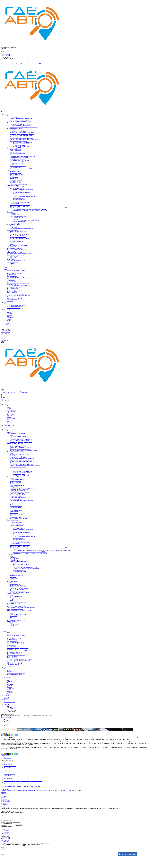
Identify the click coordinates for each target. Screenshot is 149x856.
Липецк (9, 417)
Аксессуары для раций (16, 180)
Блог (5, 302)
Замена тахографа (11, 284)
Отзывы (9, 319)
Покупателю (4, 799)
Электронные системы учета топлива (20, 205)
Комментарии (7, 758)
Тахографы (10, 212)
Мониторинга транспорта (13, 308)
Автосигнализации (12, 230)
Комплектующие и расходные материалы (21, 121)
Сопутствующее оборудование (18, 141)
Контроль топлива (12, 276)
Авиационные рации (15, 182)
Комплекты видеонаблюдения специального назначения (25, 139)
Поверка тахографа (12, 292)
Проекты (6, 303)
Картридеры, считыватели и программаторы (25, 219)
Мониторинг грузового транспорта (16, 271)
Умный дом (78, 790)
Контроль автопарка (33, 790)
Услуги (5, 269)
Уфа (8, 422)
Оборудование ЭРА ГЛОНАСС (15, 252)
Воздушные (13, 225)
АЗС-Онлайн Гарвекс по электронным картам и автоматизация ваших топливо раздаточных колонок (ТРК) (39, 207)
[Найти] (1, 53)
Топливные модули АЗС (16, 203)
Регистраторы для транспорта (18, 131)
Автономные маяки (6, 790)
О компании (4, 793)
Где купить (7, 309)
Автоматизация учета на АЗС (15, 287)
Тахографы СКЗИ (14, 214)
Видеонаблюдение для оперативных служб (21, 135)
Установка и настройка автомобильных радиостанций (21, 278)
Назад (8, 406)
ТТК (11, 264)
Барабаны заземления (15, 150)
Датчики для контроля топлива (15, 122)
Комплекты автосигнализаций (18, 232)
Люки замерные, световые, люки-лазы (23, 200)
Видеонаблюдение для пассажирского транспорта (23, 136)
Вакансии (9, 315)
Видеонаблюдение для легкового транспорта (22, 134)
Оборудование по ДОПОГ (14, 148)
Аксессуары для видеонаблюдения (22, 143)
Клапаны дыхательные (19, 199)
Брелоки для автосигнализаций (18, 231)
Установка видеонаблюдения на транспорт (18, 283)
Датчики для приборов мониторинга (19, 120)
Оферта (9, 323)
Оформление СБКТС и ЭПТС (15, 298)
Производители (5, 807)
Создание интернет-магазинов (9, 845)
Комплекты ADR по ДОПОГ (17, 153)
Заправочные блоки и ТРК (17, 187)
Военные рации (14, 178)
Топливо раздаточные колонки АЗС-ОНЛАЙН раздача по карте (30, 210)
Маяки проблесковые (15, 149)
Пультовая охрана (53, 790)
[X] (8, 735)
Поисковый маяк (43, 790)
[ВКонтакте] (1, 735)
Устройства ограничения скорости (19, 157)
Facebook (8, 720)
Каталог (6, 114)
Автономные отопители (13, 224)
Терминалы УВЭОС (15, 164)
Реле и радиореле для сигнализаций (19, 235)
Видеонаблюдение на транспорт (15, 306)
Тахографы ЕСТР (14, 213)
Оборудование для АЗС (13, 185)
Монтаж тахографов (12, 274)
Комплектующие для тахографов (19, 216)
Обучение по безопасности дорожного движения (20, 296)
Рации (9, 170)
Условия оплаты (5, 800)
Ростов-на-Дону (11, 418)
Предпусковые (14, 227)
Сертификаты (10, 317)
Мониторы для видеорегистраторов (22, 142)
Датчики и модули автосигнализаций (20, 238)
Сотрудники (10, 313)
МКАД (12, 263)
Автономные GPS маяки (13, 246)
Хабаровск (9, 419)
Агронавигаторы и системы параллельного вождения (21, 251)
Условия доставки (5, 801)
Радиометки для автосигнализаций (19, 234)
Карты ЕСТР (13, 256)
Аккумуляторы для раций (17, 175)
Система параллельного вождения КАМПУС (19, 285)
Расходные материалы (13, 239)
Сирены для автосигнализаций (18, 237)
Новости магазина (7, 823)
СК (11, 266)
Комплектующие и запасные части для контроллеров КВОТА (29, 209)
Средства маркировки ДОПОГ (18, 161)
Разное (12, 244)
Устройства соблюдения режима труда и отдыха (22, 156)
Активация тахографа (12, 291)
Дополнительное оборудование (21, 202)
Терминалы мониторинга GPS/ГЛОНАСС (21, 118)
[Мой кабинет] (1, 61)
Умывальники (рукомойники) (18, 166)
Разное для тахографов (19, 221)
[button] (127, 854)
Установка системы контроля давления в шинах (19, 294)
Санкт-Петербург (11, 411)
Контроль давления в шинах (14, 248)
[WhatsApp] (12, 735)
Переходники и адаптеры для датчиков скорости (26, 220)
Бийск (8, 412)
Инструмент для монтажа (16, 241)
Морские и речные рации (16, 174)
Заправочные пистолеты (19, 193)
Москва (9, 408)
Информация (4, 804)
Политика (9, 320)
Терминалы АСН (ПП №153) (17, 163)
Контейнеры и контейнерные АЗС (19, 206)
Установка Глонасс (12, 281)
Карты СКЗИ (13, 258)
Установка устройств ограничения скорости (18, 295)
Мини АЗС (10, 301)
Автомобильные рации (16, 171)
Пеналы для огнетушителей (17, 159)
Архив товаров (11, 259)
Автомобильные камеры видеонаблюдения (21, 129)
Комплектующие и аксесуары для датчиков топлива (23, 127)
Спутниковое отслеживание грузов (16, 277)
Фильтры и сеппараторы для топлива (23, 189)
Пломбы (12, 242)
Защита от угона (23, 790)
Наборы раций (14, 177)
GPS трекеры (13, 117)
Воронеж (9, 415)
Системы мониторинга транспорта (16, 116)
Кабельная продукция (19, 145)
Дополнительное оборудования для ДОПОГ (21, 168)
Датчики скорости (18, 217)
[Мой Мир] (6, 735)
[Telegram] (17, 735)
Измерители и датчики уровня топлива (20, 124)
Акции (5, 267)
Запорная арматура (18, 198)
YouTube (8, 725)
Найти (2, 849)
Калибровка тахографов (13, 299)
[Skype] (15, 735)
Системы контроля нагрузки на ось (16, 260)
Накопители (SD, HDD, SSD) (21, 146)
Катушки (15, 195)
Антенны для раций (15, 181)
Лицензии (9, 316)
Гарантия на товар (5, 803)
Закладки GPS (15, 790)
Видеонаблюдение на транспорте (16, 128)
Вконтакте (8, 722)
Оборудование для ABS (16, 167)
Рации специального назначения (18, 184)
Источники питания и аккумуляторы (16, 249)
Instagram (8, 724)
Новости (9, 312)
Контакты (6, 324)
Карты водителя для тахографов (15, 255)
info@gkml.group (5, 340)
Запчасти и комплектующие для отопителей (21, 228)
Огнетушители (14, 155)
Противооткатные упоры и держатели (20, 160)
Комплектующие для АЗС (17, 188)
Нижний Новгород (12, 410)
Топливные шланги (18, 191)
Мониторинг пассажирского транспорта (17, 270)
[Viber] (10, 735)
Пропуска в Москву (12, 262)
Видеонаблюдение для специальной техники (22, 138)
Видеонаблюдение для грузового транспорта (22, 132)
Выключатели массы (15, 152)
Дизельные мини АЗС (13, 288)
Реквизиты (10, 322)
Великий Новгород (12, 414)
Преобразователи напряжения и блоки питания (19, 253)
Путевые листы (62, 790)
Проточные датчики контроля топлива (20, 125)
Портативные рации (15, 173)
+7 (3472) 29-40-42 (5, 54)
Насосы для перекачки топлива (21, 192)
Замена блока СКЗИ (12, 280)
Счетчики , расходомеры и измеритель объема (25, 196)
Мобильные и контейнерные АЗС (16, 305)
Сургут (9, 421)
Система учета (70, 790)
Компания (6, 310)
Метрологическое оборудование (18, 245)
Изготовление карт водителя (14, 273)
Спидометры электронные (20, 223)
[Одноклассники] (4, 735)
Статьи (2, 794)
